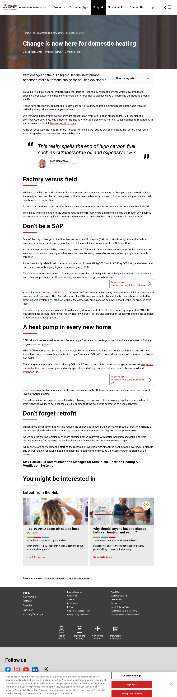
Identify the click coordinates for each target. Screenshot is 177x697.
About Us (115, 592)
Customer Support (119, 596)
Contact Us (136, 7)
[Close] (171, 684)
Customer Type (79, 7)
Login (151, 7)
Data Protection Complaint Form (125, 615)
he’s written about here (63, 123)
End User (28, 610)
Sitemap (114, 603)
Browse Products (74, 592)
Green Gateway (63, 277)
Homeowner (30, 596)
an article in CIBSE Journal (53, 292)
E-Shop (70, 607)
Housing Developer (33, 614)
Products (59, 7)
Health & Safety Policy (120, 607)
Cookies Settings (132, 676)
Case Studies (116, 599)
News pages (72, 603)
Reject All (132, 684)
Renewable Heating (54, 578)
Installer (27, 601)
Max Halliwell (55, 51)
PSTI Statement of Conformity (124, 611)
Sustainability (116, 7)
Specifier (28, 605)
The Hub (71, 599)
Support (98, 7)
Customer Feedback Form (78, 611)
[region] (88, 684)
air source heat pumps (79, 578)
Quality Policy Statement (77, 615)
